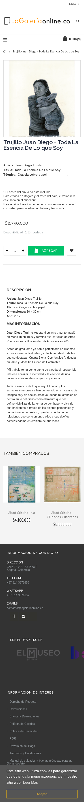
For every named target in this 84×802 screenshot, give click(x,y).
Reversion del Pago (22, 746)
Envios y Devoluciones (24, 716)
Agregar (50, 250)
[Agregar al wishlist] (71, 251)
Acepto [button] (42, 794)
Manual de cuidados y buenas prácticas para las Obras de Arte (39, 762)
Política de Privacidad (24, 731)
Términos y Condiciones (25, 753)
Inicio (5, 51)
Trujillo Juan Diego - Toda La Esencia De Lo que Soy (40, 145)
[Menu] (5, 39)
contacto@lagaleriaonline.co (25, 608)
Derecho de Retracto (23, 701)
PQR (13, 738)
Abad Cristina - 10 (21, 513)
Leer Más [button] (30, 782)
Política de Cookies (22, 723)
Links (72, 3)
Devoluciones (18, 709)
